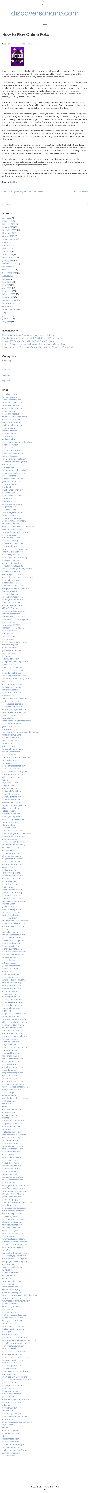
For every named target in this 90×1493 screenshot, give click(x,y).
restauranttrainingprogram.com (16, 720)
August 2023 (7, 276)
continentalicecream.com (13, 864)
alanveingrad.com (10, 991)
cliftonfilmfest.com (10, 608)
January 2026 (8, 227)
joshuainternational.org (12, 1177)
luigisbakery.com (9, 1270)
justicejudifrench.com (11, 937)
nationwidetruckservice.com (14, 1047)
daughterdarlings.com (12, 408)
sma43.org (7, 1250)
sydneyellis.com (9, 715)
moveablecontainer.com (12, 543)
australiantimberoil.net (12, 563)
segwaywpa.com (9, 1129)
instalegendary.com (10, 467)
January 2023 (8, 297)
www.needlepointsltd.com (13, 1239)
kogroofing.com (9, 506)
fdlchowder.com (9, 1236)
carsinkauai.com (9, 1374)
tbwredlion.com (9, 1348)
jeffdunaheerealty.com (12, 1196)
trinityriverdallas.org (11, 751)
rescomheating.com (11, 1439)
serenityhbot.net (9, 1174)
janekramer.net (9, 957)
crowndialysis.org (10, 718)
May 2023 (6, 285)
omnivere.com (8, 428)
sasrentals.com (8, 695)
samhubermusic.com (11, 1453)
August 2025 (7, 242)
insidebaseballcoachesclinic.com (16, 1371)
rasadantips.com (9, 430)
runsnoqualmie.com (11, 1227)
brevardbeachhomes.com (13, 585)
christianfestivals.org (11, 982)
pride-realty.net (9, 1382)
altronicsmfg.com (9, 436)
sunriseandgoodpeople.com (14, 1019)
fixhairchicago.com (10, 1092)
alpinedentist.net (9, 509)
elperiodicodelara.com (12, 399)
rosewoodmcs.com (10, 1286)
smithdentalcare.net (11, 1447)
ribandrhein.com (9, 740)
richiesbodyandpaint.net (13, 402)
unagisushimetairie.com (12, 478)
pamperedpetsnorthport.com (15, 661)
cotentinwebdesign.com (12, 552)
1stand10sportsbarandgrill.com (16, 678)
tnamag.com (7, 1117)
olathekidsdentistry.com (12, 670)
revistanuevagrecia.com (12, 909)
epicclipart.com (8, 492)
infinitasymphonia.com (12, 889)
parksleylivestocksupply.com (14, 771)
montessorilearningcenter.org (15, 1357)
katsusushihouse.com (11, 895)
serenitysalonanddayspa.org (14, 416)
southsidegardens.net (12, 1306)
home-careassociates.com (13, 766)
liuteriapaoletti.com (10, 1016)
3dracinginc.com (9, 827)
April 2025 (6, 245)
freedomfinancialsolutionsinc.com (17, 1202)
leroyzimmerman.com (11, 1402)
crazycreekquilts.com (11, 867)
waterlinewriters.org (11, 1137)
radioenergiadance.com (12, 512)
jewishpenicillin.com (11, 726)
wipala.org (6, 780)
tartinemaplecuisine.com (13, 954)
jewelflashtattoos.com (11, 481)
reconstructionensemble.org (14, 1036)
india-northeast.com (11, 594)
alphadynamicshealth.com (13, 1385)
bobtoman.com (9, 501)
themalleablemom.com (12, 943)
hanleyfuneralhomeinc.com (14, 673)
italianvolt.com (8, 639)
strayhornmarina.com (11, 856)
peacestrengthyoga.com (13, 1199)
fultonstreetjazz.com (11, 537)
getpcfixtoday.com (10, 484)
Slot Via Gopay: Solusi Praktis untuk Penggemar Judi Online (28, 335)
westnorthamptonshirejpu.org (15, 532)
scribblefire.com (9, 760)
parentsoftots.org (10, 1143)
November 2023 (9, 266)
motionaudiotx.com (10, 1433)
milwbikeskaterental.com (13, 1002)
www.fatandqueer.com (12, 1213)
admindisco (32, 44)
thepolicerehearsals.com (13, 836)
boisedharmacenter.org (12, 774)
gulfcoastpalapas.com (11, 1132)
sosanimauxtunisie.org (12, 504)
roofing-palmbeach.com (12, 597)
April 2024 (6, 251)
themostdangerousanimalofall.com (17, 833)
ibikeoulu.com (8, 929)
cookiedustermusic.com (12, 1033)
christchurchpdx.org (11, 873)
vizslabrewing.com (10, 644)
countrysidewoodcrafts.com (14, 459)
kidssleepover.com (10, 445)
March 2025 (7, 248)
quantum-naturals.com (12, 1354)
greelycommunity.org (11, 898)
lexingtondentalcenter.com (14, 712)
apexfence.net (8, 1455)
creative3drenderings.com (13, 1146)
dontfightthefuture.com (12, 599)
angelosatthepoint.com (12, 1081)
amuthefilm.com (9, 881)
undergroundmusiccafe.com (14, 1450)
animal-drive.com (9, 1115)
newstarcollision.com (11, 692)
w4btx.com (7, 681)
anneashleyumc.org (11, 1216)
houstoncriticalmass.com (13, 830)
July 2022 (6, 315)
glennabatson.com (10, 853)
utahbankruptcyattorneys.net (15, 619)
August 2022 (7, 312)
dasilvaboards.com (10, 850)
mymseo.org (7, 1424)
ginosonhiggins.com (11, 994)
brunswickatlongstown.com (14, 951)
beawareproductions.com (13, 923)
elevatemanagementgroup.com (16, 1399)
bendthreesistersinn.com (13, 1025)
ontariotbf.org (8, 464)
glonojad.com (8, 906)
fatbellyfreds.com (9, 1323)
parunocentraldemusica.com (14, 1337)
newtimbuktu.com (10, 433)
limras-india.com (9, 397)
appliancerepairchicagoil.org (14, 461)
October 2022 (8, 306)
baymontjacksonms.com (12, 1005)
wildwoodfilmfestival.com (13, 529)
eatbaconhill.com (9, 439)
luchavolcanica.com (10, 1041)
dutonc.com (7, 971)
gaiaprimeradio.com (11, 965)
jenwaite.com (8, 1396)
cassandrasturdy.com (11, 802)
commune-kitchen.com (12, 878)
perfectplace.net (9, 754)
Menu (45, 24)
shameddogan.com (10, 1140)
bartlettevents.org (10, 540)
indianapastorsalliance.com (14, 1084)
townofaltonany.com (11, 1008)
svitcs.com (6, 1103)
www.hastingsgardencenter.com (16, 1301)
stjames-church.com (11, 912)
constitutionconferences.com (15, 1098)
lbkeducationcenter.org (12, 749)
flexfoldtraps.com (9, 1205)
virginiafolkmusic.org (11, 735)
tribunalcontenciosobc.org (14, 844)
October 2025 (8, 236)
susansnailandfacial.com (13, 1179)
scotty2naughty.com (11, 915)
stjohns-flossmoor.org (12, 1027)
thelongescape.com (10, 974)
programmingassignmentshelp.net (17, 442)
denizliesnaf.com (9, 1095)
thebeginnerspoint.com (12, 816)
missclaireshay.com (10, 394)
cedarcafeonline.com (11, 419)
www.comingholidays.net (13, 819)
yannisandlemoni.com (11, 650)
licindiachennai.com (10, 405)
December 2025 (9, 230)
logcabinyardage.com (11, 1151)
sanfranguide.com (10, 822)
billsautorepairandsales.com (14, 1351)
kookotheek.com (9, 515)
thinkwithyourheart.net (12, 616)
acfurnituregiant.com (11, 422)
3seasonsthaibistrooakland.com (16, 757)
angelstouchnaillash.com (13, 684)
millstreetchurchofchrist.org (14, 1377)
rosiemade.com (9, 664)
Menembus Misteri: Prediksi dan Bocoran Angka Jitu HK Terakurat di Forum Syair (38, 347)
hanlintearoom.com (10, 1391)
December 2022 (9, 300)
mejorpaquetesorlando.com (14, 675)
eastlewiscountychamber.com (15, 842)
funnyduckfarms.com (11, 1393)
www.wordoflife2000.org (13, 625)
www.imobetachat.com (12, 1157)
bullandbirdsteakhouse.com (14, 1241)
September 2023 (9, 272)
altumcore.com (8, 1112)
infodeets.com (8, 411)
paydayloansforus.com (12, 450)
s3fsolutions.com (9, 582)
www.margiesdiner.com (12, 1233)
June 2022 (6, 318)
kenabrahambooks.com (12, 875)
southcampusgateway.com (14, 521)
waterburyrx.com (9, 1075)
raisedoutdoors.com (11, 613)
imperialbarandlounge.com (14, 611)
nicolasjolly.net (8, 887)
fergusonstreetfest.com (12, 1360)
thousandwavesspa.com (12, 1058)
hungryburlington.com (12, 949)
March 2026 (7, 221)
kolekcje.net (7, 743)
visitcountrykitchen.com (12, 985)
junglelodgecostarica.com (13, 980)
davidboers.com (9, 1154)
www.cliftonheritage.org (12, 1247)
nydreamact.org (9, 475)
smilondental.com (10, 689)
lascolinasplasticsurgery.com (14, 1244)
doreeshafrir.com (9, 918)
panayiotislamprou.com (12, 518)
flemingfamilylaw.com (11, 1408)
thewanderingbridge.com (13, 940)
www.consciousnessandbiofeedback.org (19, 1295)
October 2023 (8, 269)
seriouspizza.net (9, 1106)
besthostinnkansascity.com (14, 1444)
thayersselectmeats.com (12, 1123)
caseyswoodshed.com (11, 1089)
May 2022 (6, 321)
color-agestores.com (11, 777)
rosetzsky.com (8, 903)
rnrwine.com (7, 1410)
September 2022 (9, 309)
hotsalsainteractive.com (12, 414)
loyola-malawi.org (10, 782)
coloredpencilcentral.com (13, 605)
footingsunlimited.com (12, 1224)
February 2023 (8, 294)
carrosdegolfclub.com (11, 574)
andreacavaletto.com (11, 768)
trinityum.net (8, 1309)
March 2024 (7, 254)
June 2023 (6, 282)
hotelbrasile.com (9, 535)
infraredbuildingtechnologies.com (17, 568)
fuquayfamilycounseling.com (14, 1416)
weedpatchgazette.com (12, 653)
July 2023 (6, 279)
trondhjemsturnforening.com (15, 1343)
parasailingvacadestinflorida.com (16, 1379)
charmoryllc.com (9, 825)
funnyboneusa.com (10, 1030)
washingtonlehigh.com (12, 1267)
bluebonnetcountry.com (12, 490)
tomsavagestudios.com (12, 729)
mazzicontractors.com (12, 1312)
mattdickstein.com (10, 1160)
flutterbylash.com (10, 1388)
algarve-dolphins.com (11, 988)
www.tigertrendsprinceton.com (15, 1185)
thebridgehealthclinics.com (14, 1134)
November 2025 (9, 233)
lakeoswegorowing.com (12, 1413)
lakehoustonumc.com (11, 1165)
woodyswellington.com (12, 1320)
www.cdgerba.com (10, 1334)
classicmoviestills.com (11, 808)
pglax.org (6, 1010)
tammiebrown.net (10, 968)
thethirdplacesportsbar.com (14, 1315)
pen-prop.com (8, 1182)
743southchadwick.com (12, 591)
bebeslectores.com (10, 560)
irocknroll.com (8, 622)
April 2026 (6, 218)
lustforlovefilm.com (10, 884)
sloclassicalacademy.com (13, 847)
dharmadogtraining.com (13, 1430)
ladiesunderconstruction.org (14, 557)
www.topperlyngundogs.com (14, 1191)
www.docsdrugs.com (11, 1230)
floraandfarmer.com (11, 580)
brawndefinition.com (11, 861)
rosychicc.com (8, 785)
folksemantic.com (10, 633)
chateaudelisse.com (10, 523)
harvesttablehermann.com (14, 571)
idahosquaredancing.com (13, 628)
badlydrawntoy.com (10, 1163)
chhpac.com (7, 1427)
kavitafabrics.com (10, 1039)
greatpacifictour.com (11, 1053)
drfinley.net (7, 1405)
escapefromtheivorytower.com (15, 588)
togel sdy (6, 380)
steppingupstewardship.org (14, 1261)
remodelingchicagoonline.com (15, 1253)
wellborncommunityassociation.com (18, 526)
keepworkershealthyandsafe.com (17, 470)
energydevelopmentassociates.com (17, 577)
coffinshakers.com (10, 932)
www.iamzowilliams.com (12, 1298)
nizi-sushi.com (8, 960)
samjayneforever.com (11, 1362)
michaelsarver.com (10, 701)
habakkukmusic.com (11, 1168)
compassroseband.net (12, 1109)
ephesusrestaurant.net (12, 1317)
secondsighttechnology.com (14, 698)
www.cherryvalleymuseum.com (15, 549)
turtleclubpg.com (9, 1050)
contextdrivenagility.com (13, 926)
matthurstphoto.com (11, 1365)
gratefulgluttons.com (11, 796)
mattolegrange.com (11, 977)
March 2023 (7, 291)
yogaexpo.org (8, 763)
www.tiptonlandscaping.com (14, 1258)
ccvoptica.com (8, 1264)
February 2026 (8, 224)
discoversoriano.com (45, 13)
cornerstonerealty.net (12, 1292)
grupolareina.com (10, 546)
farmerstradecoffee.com (12, 1148)
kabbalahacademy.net (11, 687)
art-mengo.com (9, 963)
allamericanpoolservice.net (14, 723)
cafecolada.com (9, 811)
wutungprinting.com (11, 996)
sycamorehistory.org (11, 1289)
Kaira (47, 1487)
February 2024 (8, 257)
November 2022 (9, 303)
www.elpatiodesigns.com (13, 1326)
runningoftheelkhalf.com (13, 1194)
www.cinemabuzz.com (11, 1281)
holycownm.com (9, 1044)
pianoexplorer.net (10, 1303)
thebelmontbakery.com (12, 453)
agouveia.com (8, 1419)
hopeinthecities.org (10, 794)
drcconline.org (8, 1070)
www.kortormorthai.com (13, 1210)
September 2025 (9, 239)
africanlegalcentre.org (12, 892)
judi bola (6, 375)
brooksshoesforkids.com (13, 1120)
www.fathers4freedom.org (13, 1188)
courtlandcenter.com (11, 1061)
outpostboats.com (10, 788)
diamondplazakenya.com (13, 1346)
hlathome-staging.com (12, 706)
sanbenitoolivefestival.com (14, 805)
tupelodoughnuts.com (12, 667)
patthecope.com (9, 1101)
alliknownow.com (9, 839)
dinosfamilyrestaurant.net (13, 566)
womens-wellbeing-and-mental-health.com (21, 732)
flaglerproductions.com (12, 858)
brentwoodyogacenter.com (14, 1255)
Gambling (13, 182)
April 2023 (6, 288)
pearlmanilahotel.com (11, 495)
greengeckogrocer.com (12, 704)
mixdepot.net (8, 1284)
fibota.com (6, 1332)
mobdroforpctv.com (11, 799)
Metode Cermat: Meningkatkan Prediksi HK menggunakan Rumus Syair (33, 344)
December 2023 (9, 263)
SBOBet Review (81, 191)
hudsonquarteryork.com (13, 1329)
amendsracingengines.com (14, 1208)
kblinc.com (6, 656)
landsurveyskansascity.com (14, 1219)
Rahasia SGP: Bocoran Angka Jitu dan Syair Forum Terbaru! (28, 341)
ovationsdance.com (10, 737)
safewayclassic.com (10, 456)
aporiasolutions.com (11, 1126)
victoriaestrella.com (10, 1056)
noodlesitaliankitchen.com (13, 473)
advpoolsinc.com (9, 1078)
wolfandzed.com (9, 1275)
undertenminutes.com (12, 425)
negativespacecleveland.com (14, 1013)
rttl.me (5, 1436)
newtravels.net (8, 447)
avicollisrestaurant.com (12, 1067)
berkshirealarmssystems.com (15, 642)
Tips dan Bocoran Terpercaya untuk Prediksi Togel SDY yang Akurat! (32, 338)
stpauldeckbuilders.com (12, 1222)
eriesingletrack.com (10, 659)
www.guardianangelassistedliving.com (19, 1340)
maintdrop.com (9, 498)
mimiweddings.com (10, 1441)
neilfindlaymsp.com (10, 1064)
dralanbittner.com (10, 647)
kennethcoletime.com (11, 946)
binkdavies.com (9, 870)
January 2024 (8, 260)
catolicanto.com (9, 746)
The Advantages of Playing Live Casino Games (22, 191)
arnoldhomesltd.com (11, 602)
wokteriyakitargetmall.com (14, 709)
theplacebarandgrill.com (13, 1072)
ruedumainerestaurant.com (14, 901)
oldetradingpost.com (11, 554)
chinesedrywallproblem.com (14, 1022)
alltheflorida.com (9, 1368)
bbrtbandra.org (9, 487)
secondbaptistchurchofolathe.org (17, 1422)
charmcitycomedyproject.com (15, 920)
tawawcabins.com (10, 630)
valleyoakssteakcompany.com (15, 1087)
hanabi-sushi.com (10, 1272)
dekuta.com (7, 1278)
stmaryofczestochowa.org (13, 934)
